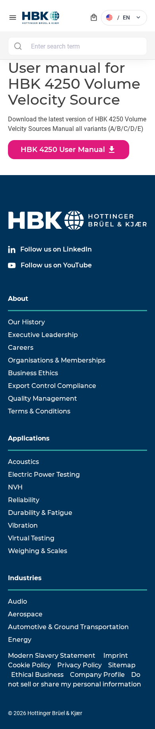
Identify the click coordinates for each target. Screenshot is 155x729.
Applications (29, 438)
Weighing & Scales (37, 551)
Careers (20, 347)
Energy (19, 639)
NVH (15, 487)
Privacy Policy (79, 665)
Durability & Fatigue (40, 513)
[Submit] (17, 46)
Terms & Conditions (39, 411)
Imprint (115, 655)
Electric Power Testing (44, 474)
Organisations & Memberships (56, 360)
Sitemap (122, 665)
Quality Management (42, 398)
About (18, 298)
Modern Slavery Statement (51, 655)
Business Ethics (33, 373)
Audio (17, 601)
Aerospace (25, 614)
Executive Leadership (43, 335)
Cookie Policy (29, 665)
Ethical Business (37, 674)
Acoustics (23, 462)
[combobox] (77, 46)
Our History (26, 322)
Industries (25, 578)
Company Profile (97, 674)
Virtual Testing (31, 538)
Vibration (23, 525)
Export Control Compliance (52, 386)
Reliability (23, 500)
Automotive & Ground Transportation (68, 627)
